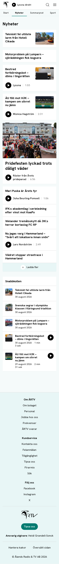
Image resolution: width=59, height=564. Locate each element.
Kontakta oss (29, 444)
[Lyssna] (51, 337)
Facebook (29, 488)
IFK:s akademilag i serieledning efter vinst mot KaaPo (25, 210)
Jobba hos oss (29, 417)
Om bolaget (29, 405)
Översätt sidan (42, 547)
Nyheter (19, 12)
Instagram (30, 494)
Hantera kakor (17, 547)
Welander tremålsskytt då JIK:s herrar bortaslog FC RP (26, 223)
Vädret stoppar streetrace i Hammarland (24, 256)
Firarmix (30, 467)
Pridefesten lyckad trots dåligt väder (28, 165)
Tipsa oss (29, 461)
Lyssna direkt (24, 4)
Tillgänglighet (29, 455)
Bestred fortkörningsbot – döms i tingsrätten (17, 72)
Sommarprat (36, 12)
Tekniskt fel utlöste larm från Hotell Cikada (18, 37)
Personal (29, 411)
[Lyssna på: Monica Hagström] (51, 356)
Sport (53, 12)
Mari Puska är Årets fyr (21, 191)
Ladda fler (33, 267)
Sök (29, 473)
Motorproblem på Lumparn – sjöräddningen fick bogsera (24, 56)
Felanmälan (29, 450)
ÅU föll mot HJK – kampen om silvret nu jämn (17, 101)
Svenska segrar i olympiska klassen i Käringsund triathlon (33, 307)
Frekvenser (29, 423)
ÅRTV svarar (29, 429)
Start (6, 12)
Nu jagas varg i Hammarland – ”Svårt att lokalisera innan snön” (27, 235)
